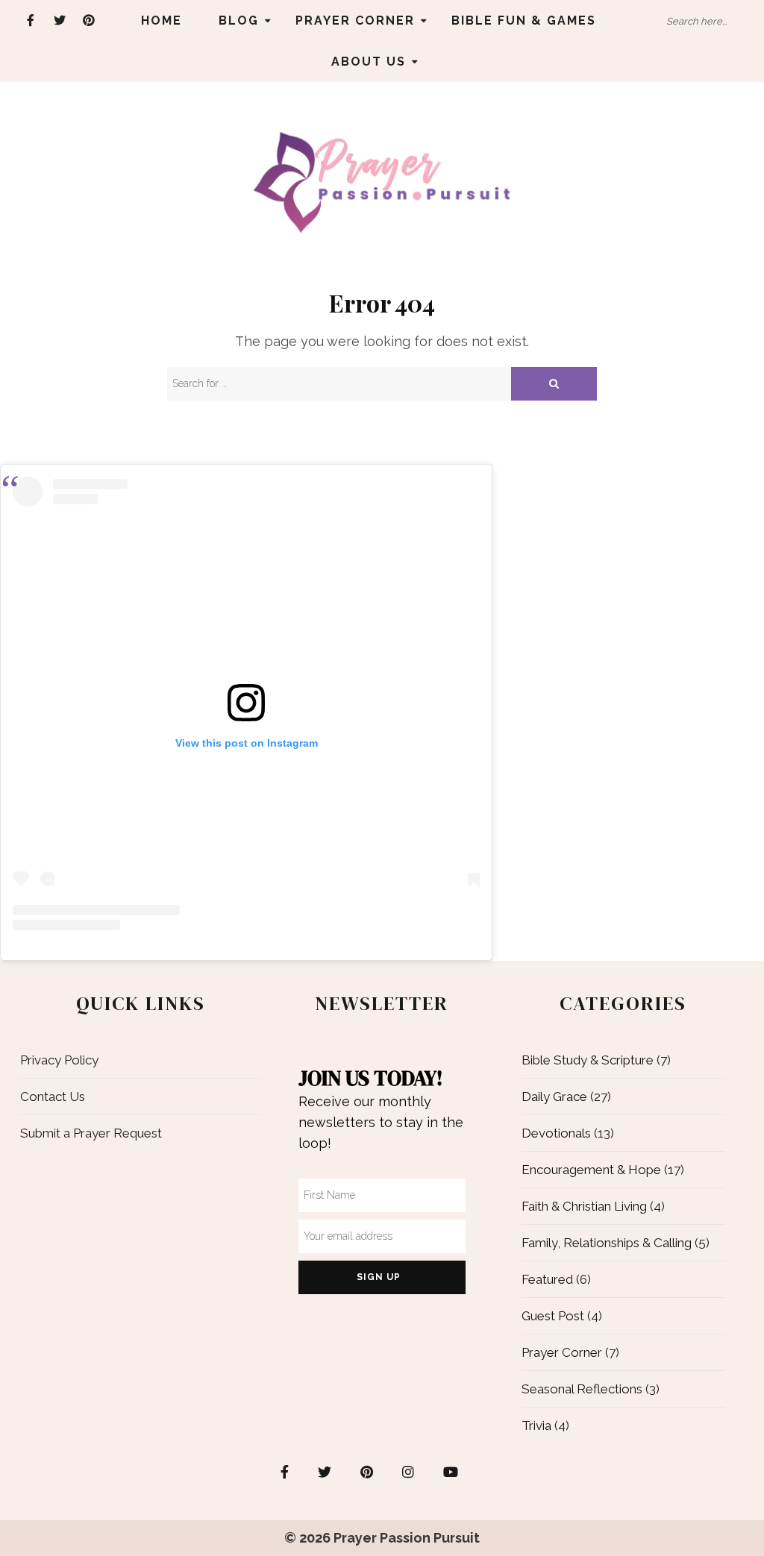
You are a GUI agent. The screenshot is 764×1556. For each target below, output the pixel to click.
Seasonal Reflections (582, 1388)
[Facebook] (31, 20)
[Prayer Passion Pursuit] (382, 181)
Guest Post (553, 1315)
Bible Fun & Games (523, 20)
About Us (368, 61)
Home (161, 20)
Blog (239, 20)
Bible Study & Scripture (588, 1060)
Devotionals (556, 1133)
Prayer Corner (355, 20)
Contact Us (52, 1096)
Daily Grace (554, 1096)
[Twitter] (60, 20)
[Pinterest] (89, 20)
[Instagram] (408, 1472)
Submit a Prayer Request (91, 1133)
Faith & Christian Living (584, 1206)
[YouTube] (450, 1472)
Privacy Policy (59, 1060)
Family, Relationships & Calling (607, 1242)
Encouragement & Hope (591, 1169)
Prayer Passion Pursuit (407, 1538)
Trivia (536, 1425)
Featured (547, 1279)
